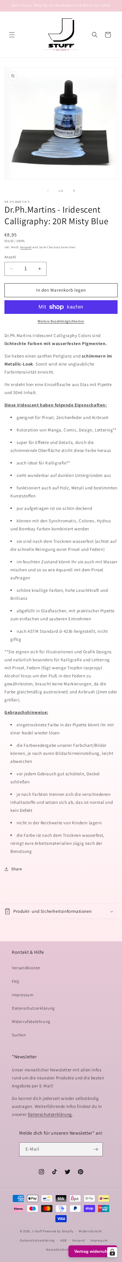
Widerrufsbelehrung (31, 1021)
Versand (25, 247)
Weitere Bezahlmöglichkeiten (61, 321)
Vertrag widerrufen (92, 1251)
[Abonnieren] (95, 1149)
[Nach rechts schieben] (74, 190)
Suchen (19, 1035)
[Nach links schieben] (47, 190)
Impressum (22, 994)
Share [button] (16, 869)
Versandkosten (26, 967)
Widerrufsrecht (90, 1231)
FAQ (15, 981)
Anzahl (10, 257)
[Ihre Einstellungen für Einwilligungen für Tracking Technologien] (112, 1252)
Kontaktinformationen (63, 1249)
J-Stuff (37, 1231)
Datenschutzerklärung (33, 1008)
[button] (11, 34)
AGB (63, 1240)
